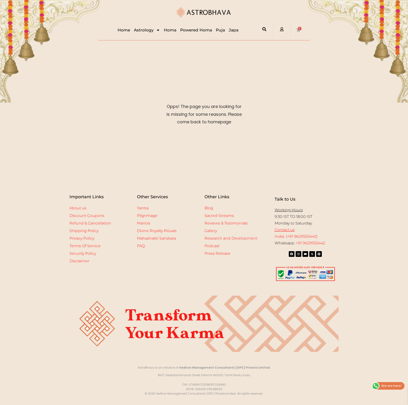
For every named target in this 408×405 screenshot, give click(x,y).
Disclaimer (79, 261)
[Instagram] (298, 254)
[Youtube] (305, 254)
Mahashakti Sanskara (156, 238)
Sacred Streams (219, 215)
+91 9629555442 (310, 243)
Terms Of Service (85, 246)
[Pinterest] (319, 254)
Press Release (217, 253)
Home (124, 30)
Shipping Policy (83, 230)
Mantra (143, 223)
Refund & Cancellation (90, 223)
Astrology (144, 30)
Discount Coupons (86, 215)
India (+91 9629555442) (296, 236)
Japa (233, 30)
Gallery (210, 230)
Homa (170, 30)
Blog (208, 208)
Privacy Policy (81, 238)
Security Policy (82, 253)
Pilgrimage (147, 215)
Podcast (212, 246)
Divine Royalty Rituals (157, 230)
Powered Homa (196, 30)
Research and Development (230, 238)
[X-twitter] (312, 254)
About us (77, 208)
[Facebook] (291, 254)
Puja (220, 30)
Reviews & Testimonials (226, 223)
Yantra (143, 208)
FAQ (141, 246)
